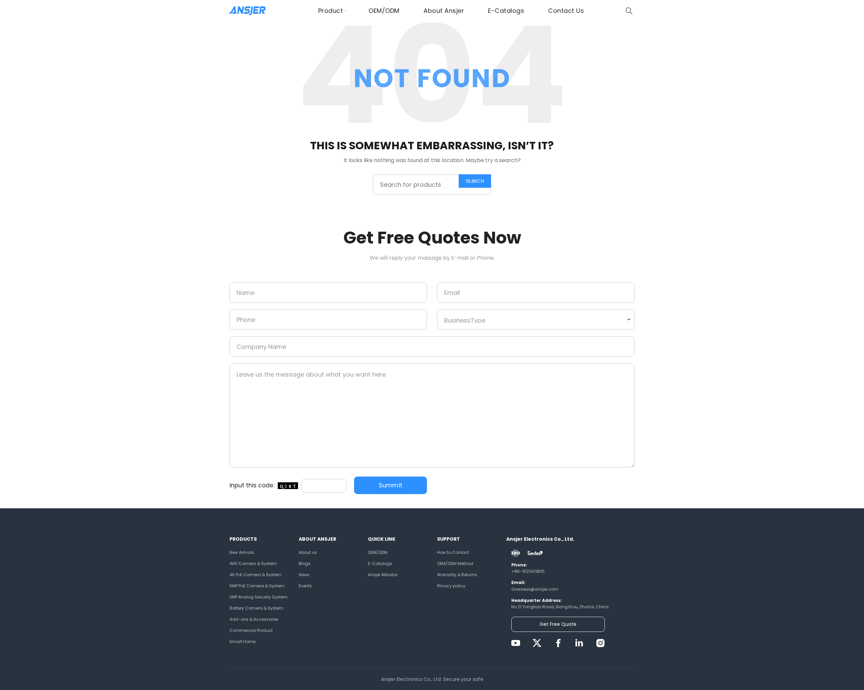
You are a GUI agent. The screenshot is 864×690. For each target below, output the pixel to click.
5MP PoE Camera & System (257, 586)
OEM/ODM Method (455, 563)
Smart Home (242, 641)
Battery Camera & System (256, 608)
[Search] (629, 11)
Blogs (304, 563)
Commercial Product (251, 630)
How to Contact (453, 552)
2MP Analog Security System (259, 597)
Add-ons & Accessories (254, 619)
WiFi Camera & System (253, 563)
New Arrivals (242, 552)
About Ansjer (444, 10)
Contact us (566, 10)
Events (305, 586)
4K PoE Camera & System (255, 575)
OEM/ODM (384, 10)
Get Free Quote (558, 624)
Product (330, 10)
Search (475, 181)
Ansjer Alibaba (383, 575)
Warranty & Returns (457, 575)
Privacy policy (451, 586)
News (304, 575)
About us (308, 552)
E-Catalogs (506, 10)
